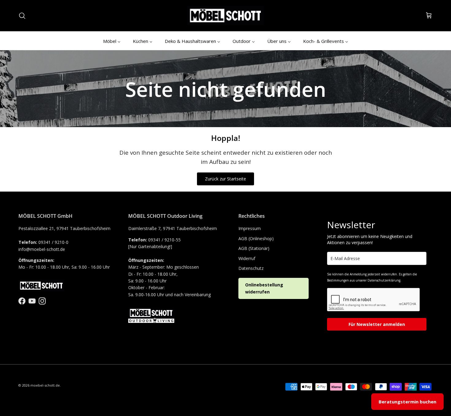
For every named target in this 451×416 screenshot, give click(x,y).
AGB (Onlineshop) (256, 238)
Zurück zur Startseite (225, 179)
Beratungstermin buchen (407, 402)
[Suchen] (22, 15)
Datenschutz (251, 268)
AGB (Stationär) (253, 248)
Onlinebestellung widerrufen (264, 288)
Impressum (249, 228)
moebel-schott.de (45, 385)
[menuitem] (112, 41)
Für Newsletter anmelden (377, 324)
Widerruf (246, 258)
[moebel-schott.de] (225, 15)
